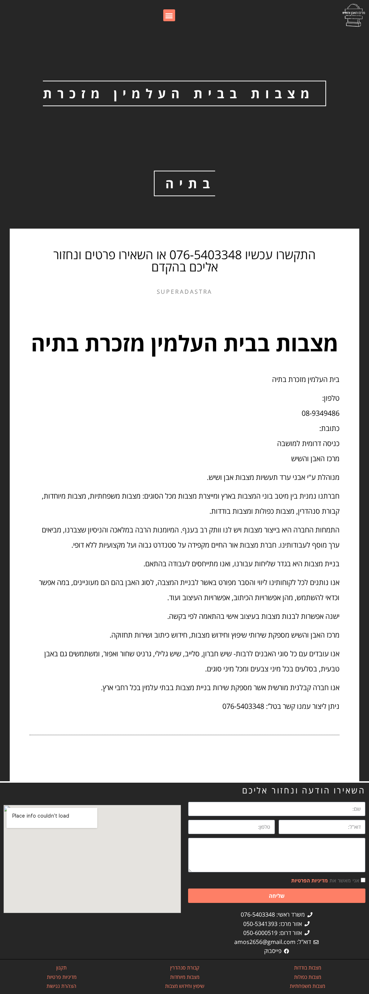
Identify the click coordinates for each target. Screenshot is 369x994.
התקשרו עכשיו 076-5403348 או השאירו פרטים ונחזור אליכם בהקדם (184, 260)
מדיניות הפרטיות (309, 880)
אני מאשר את (325, 880)
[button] (169, 15)
